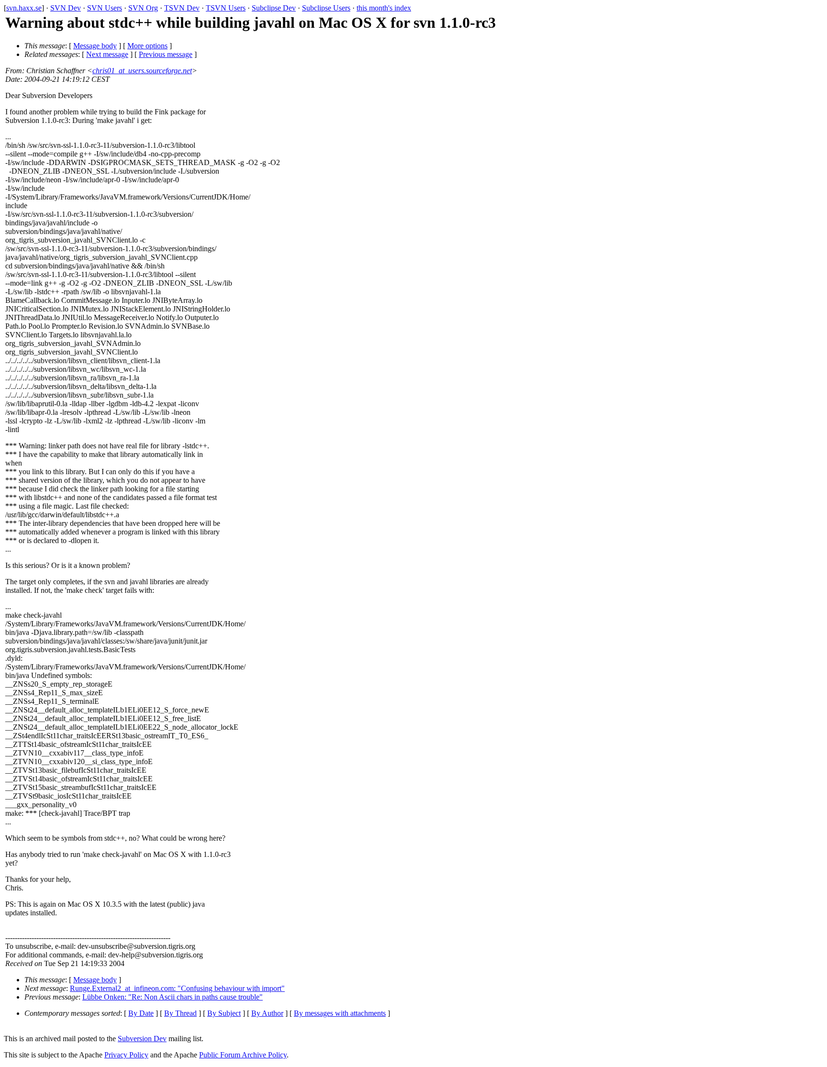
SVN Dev (65, 8)
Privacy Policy (126, 1055)
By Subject (224, 1013)
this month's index (384, 8)
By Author (267, 1013)
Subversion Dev (142, 1038)
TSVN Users (226, 8)
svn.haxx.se (24, 8)
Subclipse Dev (274, 8)
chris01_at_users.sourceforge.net (142, 71)
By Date (141, 1013)
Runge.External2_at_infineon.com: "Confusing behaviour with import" (177, 988)
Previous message (165, 54)
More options (147, 46)
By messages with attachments (340, 1013)
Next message (107, 54)
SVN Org (143, 8)
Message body (95, 46)
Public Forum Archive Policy (243, 1055)
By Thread (180, 1013)
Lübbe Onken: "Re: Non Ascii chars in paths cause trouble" (172, 997)
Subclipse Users (326, 8)
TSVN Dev (182, 8)
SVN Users (104, 8)
